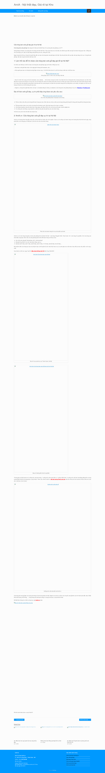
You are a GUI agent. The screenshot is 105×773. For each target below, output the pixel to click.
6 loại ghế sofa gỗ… (19, 719)
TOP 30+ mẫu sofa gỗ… (85, 719)
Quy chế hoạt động (70, 757)
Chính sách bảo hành (70, 765)
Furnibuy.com (86, 88)
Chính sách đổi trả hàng (71, 763)
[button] (89, 11)
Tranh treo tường (20, 11)
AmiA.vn (38, 600)
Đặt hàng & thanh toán (71, 759)
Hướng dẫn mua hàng (43, 11)
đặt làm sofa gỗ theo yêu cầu (58, 479)
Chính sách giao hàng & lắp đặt (72, 761)
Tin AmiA (31, 11)
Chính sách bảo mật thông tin (72, 755)
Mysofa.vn (79, 88)
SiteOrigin (54, 770)
